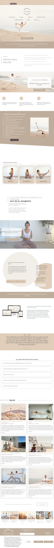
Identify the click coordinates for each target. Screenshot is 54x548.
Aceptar (48, 541)
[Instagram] (50, 1)
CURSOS (29, 17)
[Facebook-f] (48, 1)
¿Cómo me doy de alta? (8, 374)
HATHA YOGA (12, 17)
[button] (27, 363)
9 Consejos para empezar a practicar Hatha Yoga (12, 422)
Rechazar (38, 541)
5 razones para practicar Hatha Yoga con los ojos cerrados (40, 486)
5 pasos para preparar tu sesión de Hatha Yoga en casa (40, 454)
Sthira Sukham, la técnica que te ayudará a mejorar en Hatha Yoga (13, 486)
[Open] (5, 515)
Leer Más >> (3, 432)
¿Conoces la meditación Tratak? (10, 453)
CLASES (20, 17)
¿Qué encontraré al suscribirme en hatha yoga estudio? (17, 363)
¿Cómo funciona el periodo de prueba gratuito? (15, 368)
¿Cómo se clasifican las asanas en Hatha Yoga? (40, 422)
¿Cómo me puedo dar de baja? (10, 386)
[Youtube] (51, 1)
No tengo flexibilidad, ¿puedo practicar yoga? (15, 380)
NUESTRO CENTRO (41, 17)
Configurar (28, 541)
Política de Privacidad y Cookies (13, 546)
